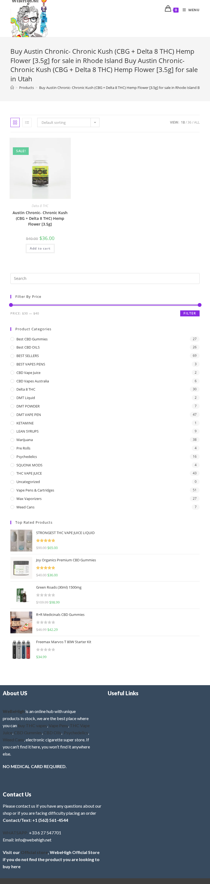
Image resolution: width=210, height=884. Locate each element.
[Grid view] (15, 122)
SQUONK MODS (29, 465)
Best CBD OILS (28, 347)
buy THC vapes (32, 725)
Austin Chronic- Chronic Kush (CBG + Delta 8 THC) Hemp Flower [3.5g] (40, 218)
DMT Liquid (25, 397)
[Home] (12, 87)
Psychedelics (26, 456)
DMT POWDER (28, 406)
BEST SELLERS (27, 355)
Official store (34, 852)
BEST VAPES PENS (30, 364)
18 (183, 122)
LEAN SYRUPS (27, 431)
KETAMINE (25, 423)
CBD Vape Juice (28, 372)
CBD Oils (52, 732)
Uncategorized (28, 481)
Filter (189, 313)
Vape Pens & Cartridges (35, 490)
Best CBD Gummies (32, 339)
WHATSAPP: (15, 832)
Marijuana (24, 439)
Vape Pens (58, 725)
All (197, 122)
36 (189, 122)
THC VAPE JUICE (29, 473)
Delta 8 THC (40, 205)
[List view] (27, 122)
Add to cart (40, 248)
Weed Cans (25, 507)
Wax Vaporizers (29, 498)
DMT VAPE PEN (28, 414)
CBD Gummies (28, 732)
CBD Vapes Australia (32, 381)
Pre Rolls (23, 448)
